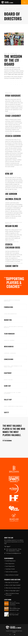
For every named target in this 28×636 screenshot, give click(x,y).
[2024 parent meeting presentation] (6, 603)
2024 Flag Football (13, 614)
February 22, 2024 (14, 613)
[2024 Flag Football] (6, 614)
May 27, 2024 (12, 601)
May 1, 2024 (12, 607)
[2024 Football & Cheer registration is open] (6, 609)
